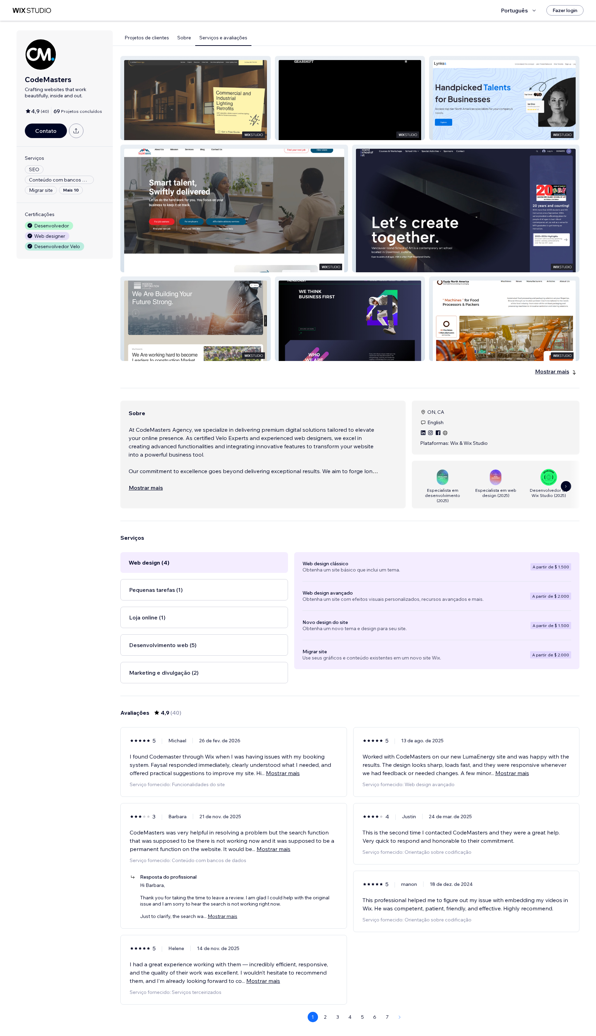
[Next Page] (400, 1017)
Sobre (184, 38)
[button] (195, 98)
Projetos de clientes (147, 38)
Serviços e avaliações (223, 38)
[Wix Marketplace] (31, 10)
